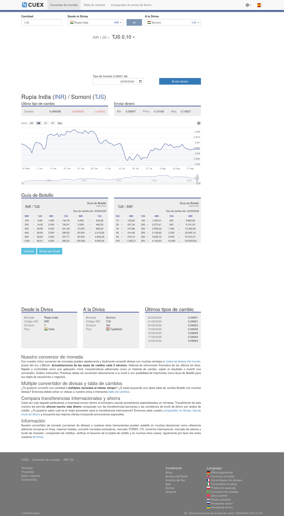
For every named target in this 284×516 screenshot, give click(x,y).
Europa (170, 488)
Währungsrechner (221, 472)
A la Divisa (152, 16)
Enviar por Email (50, 251)
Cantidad (27, 16)
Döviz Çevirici (218, 495)
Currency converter (222, 476)
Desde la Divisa (78, 16)
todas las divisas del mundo (183, 361)
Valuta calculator (220, 499)
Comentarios (29, 479)
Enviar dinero (180, 81)
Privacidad (27, 472)
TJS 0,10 (122, 36)
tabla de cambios (119, 392)
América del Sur (175, 480)
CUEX (25, 460)
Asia (168, 484)
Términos (27, 468)
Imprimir (29, 251)
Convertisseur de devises (226, 480)
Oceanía (171, 492)
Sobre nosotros (30, 476)
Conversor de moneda (46, 460)
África (169, 472)
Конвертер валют (221, 503)
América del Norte (177, 476)
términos (38, 437)
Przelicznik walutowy (223, 488)
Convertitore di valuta (223, 484)
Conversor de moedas (224, 492)
